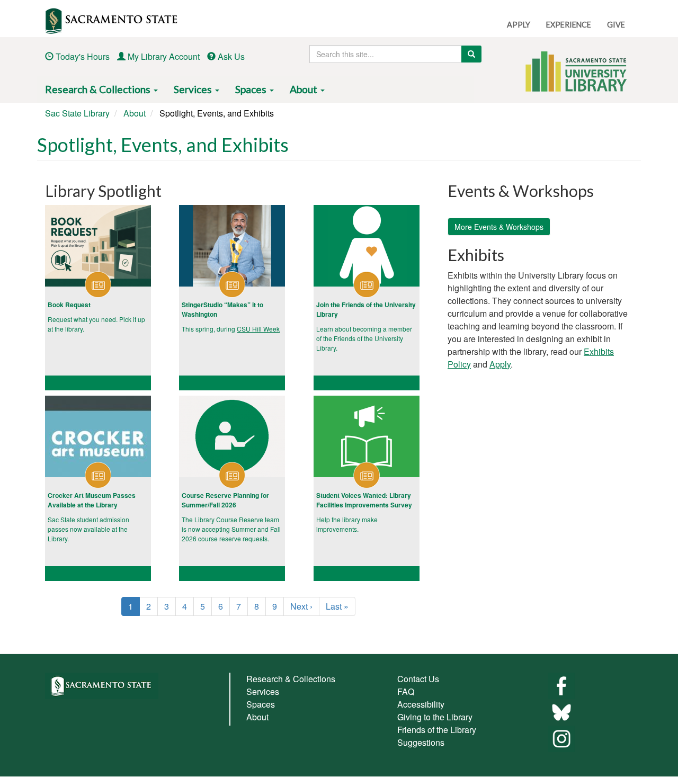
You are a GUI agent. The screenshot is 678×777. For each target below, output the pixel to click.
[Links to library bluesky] (561, 711)
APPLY (518, 24)
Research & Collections (99, 89)
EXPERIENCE (568, 24)
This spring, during (209, 328)
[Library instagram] (561, 738)
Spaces (252, 89)
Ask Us (231, 56)
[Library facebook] (561, 685)
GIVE (616, 24)
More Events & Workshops (498, 226)
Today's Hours (83, 56)
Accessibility (420, 704)
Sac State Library (77, 113)
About (304, 89)
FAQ (405, 691)
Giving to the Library (434, 717)
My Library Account (164, 56)
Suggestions (420, 742)
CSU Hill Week (258, 328)
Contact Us (418, 679)
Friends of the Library (436, 730)
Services (194, 89)
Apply (500, 364)
